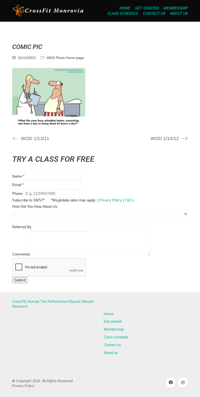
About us (111, 352)
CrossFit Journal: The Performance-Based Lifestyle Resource (53, 303)
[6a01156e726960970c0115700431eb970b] (100, 97)
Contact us (112, 345)
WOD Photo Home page (65, 58)
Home (108, 314)
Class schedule (116, 337)
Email (18, 185)
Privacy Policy (110, 200)
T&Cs (129, 200)
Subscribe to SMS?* (28, 200)
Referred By (21, 227)
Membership (114, 329)
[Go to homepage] (48, 10)
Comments (21, 254)
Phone (17, 193)
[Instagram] (183, 382)
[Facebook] (171, 382)
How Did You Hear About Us (34, 206)
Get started (112, 321)
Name (18, 176)
